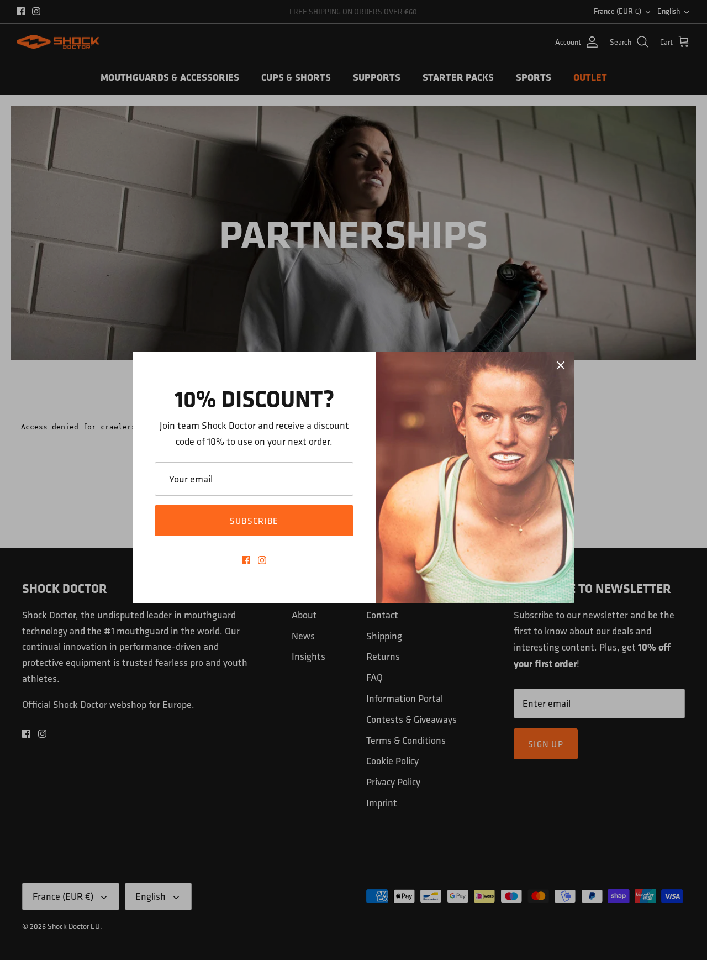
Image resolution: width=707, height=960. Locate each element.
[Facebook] (246, 560)
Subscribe (254, 520)
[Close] (560, 365)
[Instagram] (262, 560)
